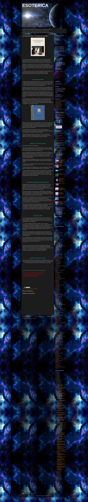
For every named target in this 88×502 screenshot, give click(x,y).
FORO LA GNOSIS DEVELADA (59, 431)
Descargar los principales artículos (60, 101)
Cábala (56, 252)
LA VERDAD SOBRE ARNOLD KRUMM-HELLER (61, 425)
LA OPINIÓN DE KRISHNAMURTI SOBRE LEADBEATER (61, 398)
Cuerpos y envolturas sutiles (59, 265)
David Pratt (56, 267)
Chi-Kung (56, 255)
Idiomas (56, 292)
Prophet (56, 337)
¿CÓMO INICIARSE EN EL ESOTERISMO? (59, 136)
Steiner (56, 361)
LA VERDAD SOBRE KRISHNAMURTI (60, 403)
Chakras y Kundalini (58, 254)
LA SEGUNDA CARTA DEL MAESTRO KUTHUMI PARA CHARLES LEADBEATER (62, 161)
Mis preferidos (57, 320)
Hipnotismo (56, 291)
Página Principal (39, 316)
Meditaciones (57, 317)
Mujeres (56, 323)
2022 (57, 376)
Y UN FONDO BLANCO (58, 36)
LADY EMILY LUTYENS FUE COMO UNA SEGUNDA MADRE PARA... (61, 408)
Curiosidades (57, 266)
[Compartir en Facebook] (28, 287)
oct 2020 (58, 382)
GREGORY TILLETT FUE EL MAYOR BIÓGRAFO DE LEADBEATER (61, 388)
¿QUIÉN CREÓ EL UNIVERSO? (61, 169)
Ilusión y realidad (57, 293)
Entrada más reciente (26, 316)
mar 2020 (58, 477)
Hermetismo (57, 289)
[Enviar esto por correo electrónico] (26, 287)
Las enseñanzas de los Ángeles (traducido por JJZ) (59, 114)
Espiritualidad (57, 277)
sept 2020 (58, 383)
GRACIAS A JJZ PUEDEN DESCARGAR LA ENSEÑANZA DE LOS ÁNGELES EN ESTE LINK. (36, 29)
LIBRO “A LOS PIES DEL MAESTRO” (60, 410)
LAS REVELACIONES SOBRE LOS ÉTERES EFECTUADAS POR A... (61, 457)
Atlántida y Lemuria (58, 244)
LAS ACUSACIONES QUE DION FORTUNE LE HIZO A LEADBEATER (61, 394)
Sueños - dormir (57, 362)
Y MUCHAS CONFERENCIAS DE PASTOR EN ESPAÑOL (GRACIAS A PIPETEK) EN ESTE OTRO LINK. (37, 32)
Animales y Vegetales (58, 239)
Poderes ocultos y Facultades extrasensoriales (59, 335)
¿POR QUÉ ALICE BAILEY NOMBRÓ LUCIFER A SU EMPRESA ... (61, 460)
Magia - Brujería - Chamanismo (59, 310)
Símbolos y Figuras (58, 356)
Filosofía (56, 280)
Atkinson (56, 243)
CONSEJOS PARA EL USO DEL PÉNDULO (62, 197)
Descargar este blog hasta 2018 (60, 100)
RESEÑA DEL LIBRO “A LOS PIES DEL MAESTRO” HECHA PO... (61, 415)
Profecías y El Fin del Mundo (59, 336)
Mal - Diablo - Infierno (58, 312)
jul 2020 (58, 472)
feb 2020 (58, 478)
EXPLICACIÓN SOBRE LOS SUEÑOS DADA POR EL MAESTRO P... (61, 467)
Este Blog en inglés (58, 102)
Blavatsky (56, 250)
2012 (57, 489)
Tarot (56, 363)
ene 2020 (58, 479)
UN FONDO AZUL (57, 40)
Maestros (56, 307)
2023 (57, 375)
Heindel (56, 288)
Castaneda (56, 253)
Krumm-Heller (57, 303)
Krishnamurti (27, 288)
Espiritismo (56, 276)
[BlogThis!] (26, 287)
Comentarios (58, 127)
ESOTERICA (35, 5)
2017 (57, 483)
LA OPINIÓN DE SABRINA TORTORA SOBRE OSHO (61, 434)
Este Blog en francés (58, 103)
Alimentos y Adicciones (58, 232)
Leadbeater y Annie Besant (33, 288)
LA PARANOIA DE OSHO (60, 450)
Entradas (57, 126)
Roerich (56, 347)
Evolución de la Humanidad (59, 278)
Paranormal (57, 331)
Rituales (56, 346)
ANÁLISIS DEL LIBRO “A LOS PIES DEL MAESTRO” (61, 412)
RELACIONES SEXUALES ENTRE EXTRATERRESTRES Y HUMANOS (62, 188)
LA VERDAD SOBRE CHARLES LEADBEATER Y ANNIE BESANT (61, 418)
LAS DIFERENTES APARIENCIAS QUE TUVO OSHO (61, 437)
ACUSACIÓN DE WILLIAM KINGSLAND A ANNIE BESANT (60, 420)
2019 (57, 481)
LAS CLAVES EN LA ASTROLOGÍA (60, 469)
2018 (57, 482)
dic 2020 (58, 380)
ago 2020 (58, 471)
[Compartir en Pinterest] (29, 287)
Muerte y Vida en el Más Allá (59, 322)
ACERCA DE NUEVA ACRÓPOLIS (62, 174)
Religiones (56, 345)
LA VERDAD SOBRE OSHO (61, 432)
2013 (57, 488)
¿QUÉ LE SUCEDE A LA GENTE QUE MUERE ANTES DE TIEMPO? (60, 148)
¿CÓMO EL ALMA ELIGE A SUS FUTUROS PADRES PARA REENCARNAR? (59, 155)
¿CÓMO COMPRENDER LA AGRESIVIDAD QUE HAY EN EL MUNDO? (61, 464)
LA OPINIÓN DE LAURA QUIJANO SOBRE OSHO (61, 449)
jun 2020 (58, 473)
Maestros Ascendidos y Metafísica (60, 308)
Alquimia (56, 233)
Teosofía (56, 364)
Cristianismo (57, 263)
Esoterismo (56, 275)
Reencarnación (57, 343)
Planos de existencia (58, 333)
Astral (56, 241)
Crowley (56, 264)
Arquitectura (57, 240)
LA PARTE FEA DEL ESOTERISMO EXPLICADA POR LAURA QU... (61, 423)
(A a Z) (56, 227)
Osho (56, 329)
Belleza (56, 249)
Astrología (56, 242)
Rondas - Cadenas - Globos (59, 348)
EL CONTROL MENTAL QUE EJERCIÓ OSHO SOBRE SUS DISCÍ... (61, 445)
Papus (56, 330)
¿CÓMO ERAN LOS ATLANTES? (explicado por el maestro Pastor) (62, 202)
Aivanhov (56, 231)
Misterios (56, 321)
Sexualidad (56, 355)
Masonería (56, 314)
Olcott (56, 328)
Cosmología (57, 262)
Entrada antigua (50, 316)
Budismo (56, 251)
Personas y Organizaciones (59, 332)
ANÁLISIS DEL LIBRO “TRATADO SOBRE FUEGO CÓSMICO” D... (61, 454)
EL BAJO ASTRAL (57, 152)
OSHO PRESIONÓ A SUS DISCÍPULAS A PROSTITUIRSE (60, 439)
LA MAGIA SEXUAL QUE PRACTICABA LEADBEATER (60, 391)
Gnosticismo (57, 282)
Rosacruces (57, 349)
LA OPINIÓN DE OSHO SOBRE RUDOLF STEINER (61, 447)
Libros (56, 306)
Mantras (56, 313)
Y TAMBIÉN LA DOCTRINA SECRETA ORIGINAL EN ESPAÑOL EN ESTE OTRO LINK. (35, 30)
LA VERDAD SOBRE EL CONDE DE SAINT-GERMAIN (60, 386)
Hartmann (56, 287)
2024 (57, 374)
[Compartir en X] (27, 287)
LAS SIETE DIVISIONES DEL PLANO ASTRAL (61, 193)
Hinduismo (56, 290)
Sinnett (56, 357)
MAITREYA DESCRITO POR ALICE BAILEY (61, 462)
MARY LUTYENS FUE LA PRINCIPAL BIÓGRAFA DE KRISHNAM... (61, 406)
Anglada (56, 238)
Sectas (56, 354)
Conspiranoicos (57, 261)
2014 (57, 487)
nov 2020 (58, 381)
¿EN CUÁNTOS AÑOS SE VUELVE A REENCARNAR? (60, 150)
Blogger (51, 495)
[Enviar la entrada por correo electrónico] (24, 287)
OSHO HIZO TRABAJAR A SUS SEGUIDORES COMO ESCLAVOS (61, 442)
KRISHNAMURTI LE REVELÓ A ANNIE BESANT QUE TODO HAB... (61, 401)
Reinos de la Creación (58, 344)
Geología (56, 281)
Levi (55, 305)
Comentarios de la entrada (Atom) (31, 318)
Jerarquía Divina (57, 296)
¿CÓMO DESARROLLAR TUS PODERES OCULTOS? (59, 143)
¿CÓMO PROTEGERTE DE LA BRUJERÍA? (62, 165)
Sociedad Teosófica (58, 360)
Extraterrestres (57, 279)
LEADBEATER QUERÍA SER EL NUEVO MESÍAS (61, 396)
